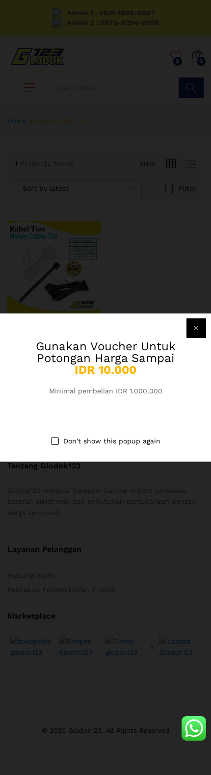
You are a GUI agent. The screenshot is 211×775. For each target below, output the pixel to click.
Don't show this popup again (111, 441)
